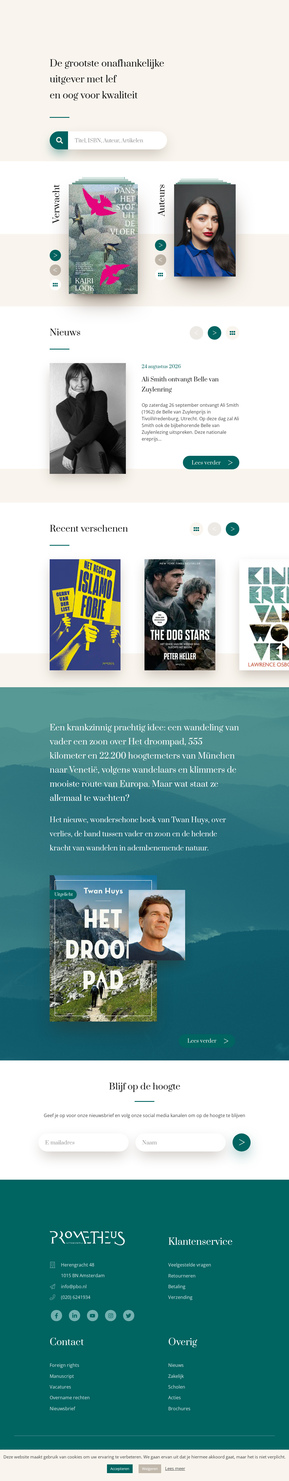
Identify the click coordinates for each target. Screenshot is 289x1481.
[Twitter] (128, 1315)
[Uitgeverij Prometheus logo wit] (87, 1238)
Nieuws (176, 1365)
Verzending (180, 1297)
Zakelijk (176, 1376)
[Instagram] (110, 1315)
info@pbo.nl (74, 1286)
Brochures (179, 1408)
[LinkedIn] (74, 1315)
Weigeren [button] (150, 1468)
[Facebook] (56, 1315)
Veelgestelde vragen (189, 1265)
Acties (174, 1397)
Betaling (176, 1286)
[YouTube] (92, 1315)
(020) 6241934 (75, 1297)
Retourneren (182, 1276)
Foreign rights (64, 1365)
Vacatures (60, 1387)
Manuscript (62, 1376)
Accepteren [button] (119, 1468)
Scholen (176, 1387)
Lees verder (212, 462)
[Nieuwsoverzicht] (232, 333)
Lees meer (175, 1468)
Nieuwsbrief (62, 1408)
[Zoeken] (59, 140)
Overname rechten (70, 1397)
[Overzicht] (55, 284)
